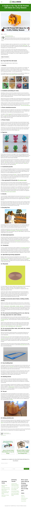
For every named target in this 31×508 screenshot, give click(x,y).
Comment (26, 468)
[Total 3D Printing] (15, 1)
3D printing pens (22, 180)
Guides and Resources (3, 435)
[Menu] (1, 2)
